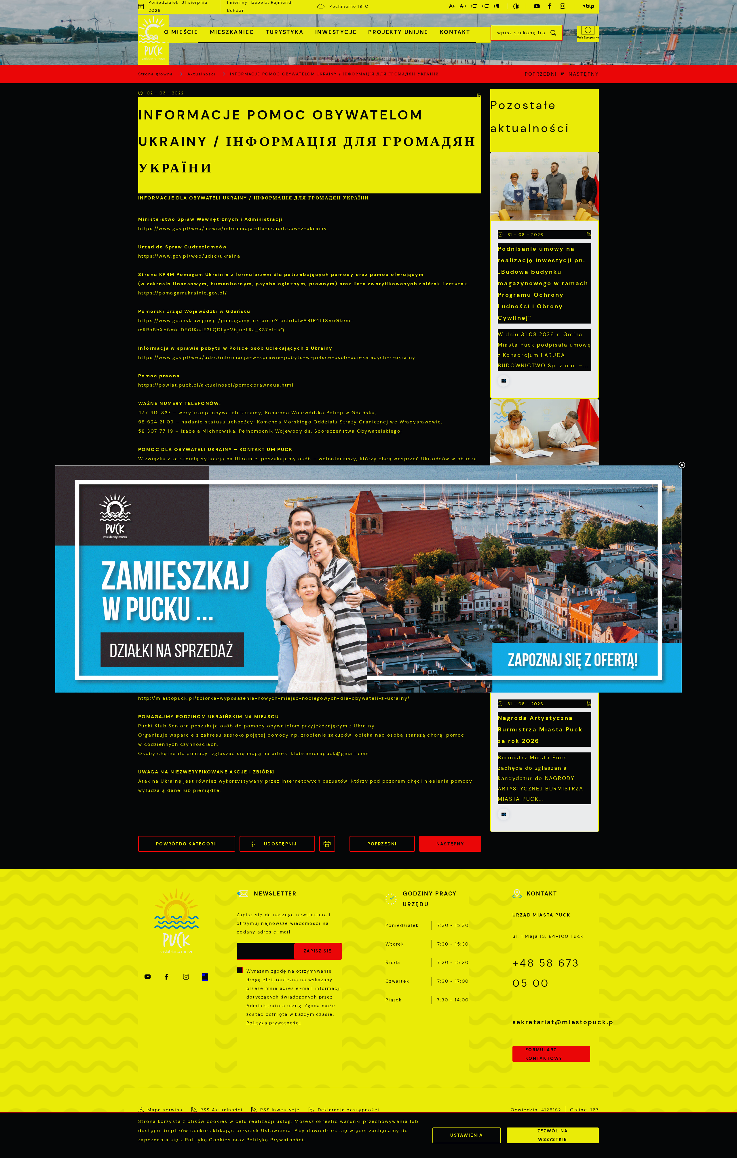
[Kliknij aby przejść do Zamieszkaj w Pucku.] (368, 579)
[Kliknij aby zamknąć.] (681, 465)
